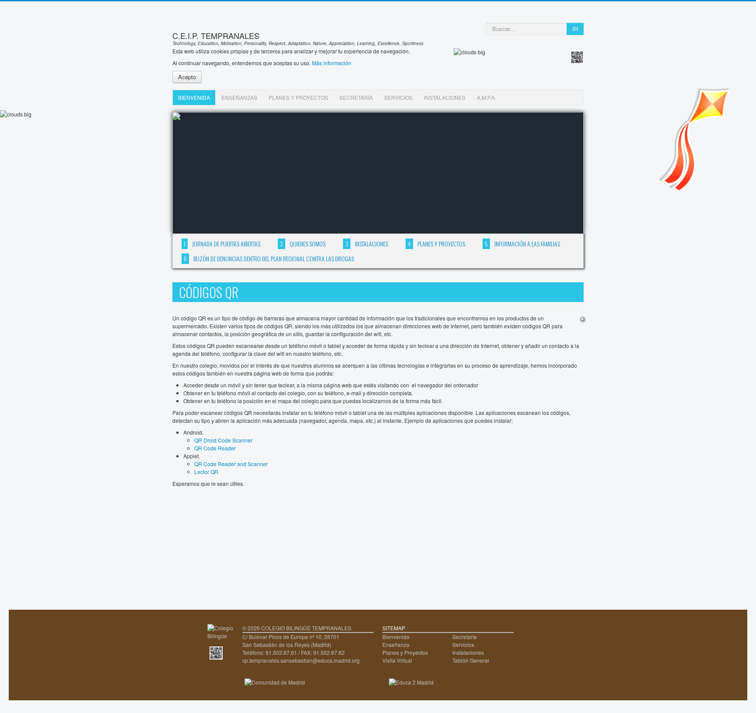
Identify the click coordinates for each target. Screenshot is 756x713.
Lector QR (206, 471)
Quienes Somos (303, 243)
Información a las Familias (522, 243)
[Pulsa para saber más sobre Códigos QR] (216, 652)
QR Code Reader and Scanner (231, 463)
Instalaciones (366, 243)
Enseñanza (396, 644)
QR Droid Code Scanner (223, 440)
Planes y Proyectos (436, 243)
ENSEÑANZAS (239, 97)
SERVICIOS (398, 97)
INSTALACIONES (445, 97)
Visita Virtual (397, 660)
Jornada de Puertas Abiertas (222, 243)
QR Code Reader (215, 448)
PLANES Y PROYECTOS (298, 97)
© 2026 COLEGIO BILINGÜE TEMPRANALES (296, 628)
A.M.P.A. (486, 97)
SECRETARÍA (356, 97)
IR (575, 29)
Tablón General (470, 660)
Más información (331, 63)
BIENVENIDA (194, 97)
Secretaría (464, 636)
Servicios (463, 644)
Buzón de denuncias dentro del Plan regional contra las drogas (269, 258)
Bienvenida (396, 636)
